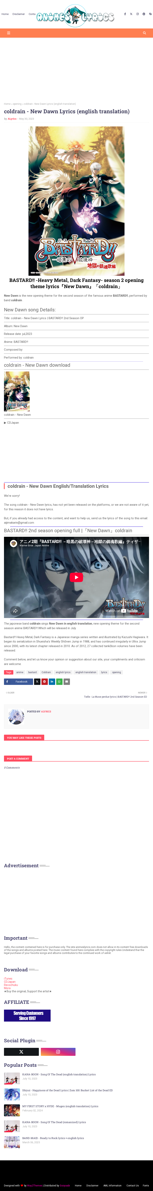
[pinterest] (144, 14)
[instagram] (137, 14)
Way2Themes (34, 1185)
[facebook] (125, 14)
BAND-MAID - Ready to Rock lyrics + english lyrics (53, 1138)
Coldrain (46, 672)
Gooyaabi (65, 1185)
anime (19, 672)
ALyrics (12, 118)
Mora (7, 988)
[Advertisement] (76, 69)
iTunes (8, 978)
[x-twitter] (131, 14)
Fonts (146, 1185)
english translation (86, 672)
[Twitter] (37, 682)
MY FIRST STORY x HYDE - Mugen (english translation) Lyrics (60, 1106)
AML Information (112, 1185)
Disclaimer (92, 1185)
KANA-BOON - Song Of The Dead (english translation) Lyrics (59, 1074)
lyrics (104, 672)
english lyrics (63, 672)
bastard (32, 672)
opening (17, 104)
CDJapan (10, 981)
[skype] (149, 14)
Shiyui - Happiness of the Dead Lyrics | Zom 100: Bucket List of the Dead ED (67, 1090)
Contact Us (133, 1185)
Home (7, 104)
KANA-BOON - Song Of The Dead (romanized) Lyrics (54, 1122)
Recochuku (11, 985)
